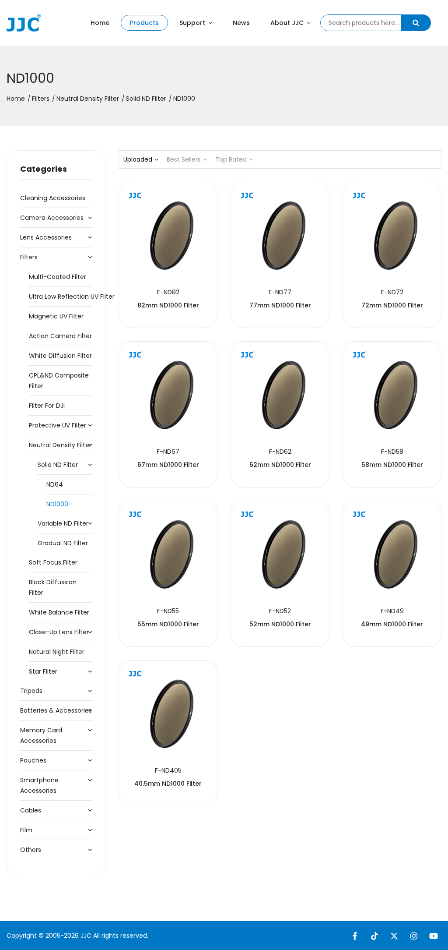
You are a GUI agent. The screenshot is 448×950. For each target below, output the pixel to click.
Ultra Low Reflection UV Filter (60, 296)
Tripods (31, 690)
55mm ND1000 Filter (168, 624)
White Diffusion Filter (60, 355)
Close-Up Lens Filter (59, 632)
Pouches (33, 760)
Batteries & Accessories (56, 710)
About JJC (287, 22)
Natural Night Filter (56, 651)
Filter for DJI (47, 405)
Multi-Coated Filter (57, 276)
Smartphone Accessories (39, 785)
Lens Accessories (46, 237)
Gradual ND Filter (63, 543)
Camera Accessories (52, 217)
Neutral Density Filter (87, 98)
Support (193, 22)
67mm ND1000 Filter (168, 464)
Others (30, 849)
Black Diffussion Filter (53, 587)
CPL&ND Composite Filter (59, 380)
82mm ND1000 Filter (168, 305)
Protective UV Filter (57, 425)
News (241, 22)
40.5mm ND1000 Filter (168, 783)
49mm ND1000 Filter (392, 624)
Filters (40, 98)
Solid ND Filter (146, 98)
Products (144, 22)
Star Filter (43, 671)
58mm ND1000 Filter (392, 464)
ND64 (54, 484)
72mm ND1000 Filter (392, 305)
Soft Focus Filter (53, 562)
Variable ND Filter (63, 523)
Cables (30, 810)
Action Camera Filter (60, 336)
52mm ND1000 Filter (280, 624)
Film (26, 830)
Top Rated (231, 159)
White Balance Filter (59, 612)
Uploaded (137, 159)
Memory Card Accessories (41, 735)
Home (100, 22)
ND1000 (57, 504)
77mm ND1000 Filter (280, 305)
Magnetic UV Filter (56, 316)
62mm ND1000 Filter (280, 464)
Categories (43, 168)
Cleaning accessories (52, 198)
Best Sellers (184, 159)
